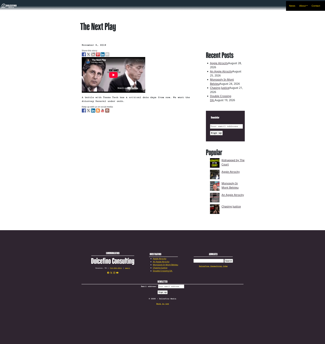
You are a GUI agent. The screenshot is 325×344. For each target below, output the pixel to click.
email (127, 268)
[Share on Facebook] (84, 54)
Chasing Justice (219, 88)
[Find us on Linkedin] (93, 110)
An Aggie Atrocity (221, 71)
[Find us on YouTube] (103, 110)
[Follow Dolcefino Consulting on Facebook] (84, 110)
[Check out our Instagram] (107, 110)
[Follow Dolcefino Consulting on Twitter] (88, 110)
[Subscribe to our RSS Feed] (98, 110)
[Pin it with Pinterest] (98, 54)
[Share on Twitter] (88, 54)
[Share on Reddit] (93, 54)
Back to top (162, 304)
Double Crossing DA (163, 270)
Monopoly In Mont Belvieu (165, 264)
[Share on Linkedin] (103, 54)
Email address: (220, 122)
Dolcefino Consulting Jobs (213, 266)
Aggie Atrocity (219, 63)
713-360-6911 (116, 268)
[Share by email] (107, 54)
